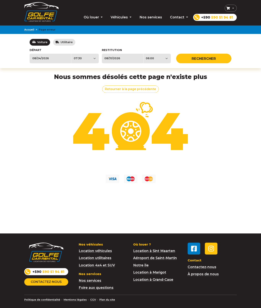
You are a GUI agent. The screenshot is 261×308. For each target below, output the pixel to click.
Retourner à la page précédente (130, 89)
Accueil (29, 29)
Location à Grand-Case (153, 280)
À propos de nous (203, 274)
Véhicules (120, 17)
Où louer (92, 17)
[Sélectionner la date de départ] (50, 58)
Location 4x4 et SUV (97, 265)
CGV (93, 299)
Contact (177, 17)
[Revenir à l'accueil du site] (41, 11)
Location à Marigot (149, 272)
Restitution (112, 50)
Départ (35, 50)
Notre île (141, 265)
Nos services (150, 17)
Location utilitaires (95, 258)
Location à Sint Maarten (154, 251)
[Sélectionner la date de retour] (122, 58)
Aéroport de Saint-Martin (155, 258)
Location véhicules (95, 251)
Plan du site (107, 299)
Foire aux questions (96, 288)
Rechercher (204, 59)
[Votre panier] (231, 8)
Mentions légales (75, 299)
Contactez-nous (46, 282)
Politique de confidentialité (42, 299)
